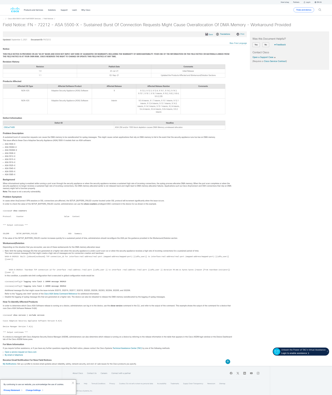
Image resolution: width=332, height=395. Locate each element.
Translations (225, 34)
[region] (38, 387)
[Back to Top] (228, 361)
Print (242, 34)
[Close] (73, 383)
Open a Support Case (263, 57)
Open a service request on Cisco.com (20, 352)
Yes (256, 45)
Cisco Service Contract (275, 61)
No (266, 45)
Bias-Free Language (238, 43)
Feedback (281, 45)
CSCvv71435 (9, 127)
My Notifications (9, 364)
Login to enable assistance (294, 353)
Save (211, 34)
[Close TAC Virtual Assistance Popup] (328, 351)
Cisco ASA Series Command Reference (60, 294)
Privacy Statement (12, 390)
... (3, 19)
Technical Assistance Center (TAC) (127, 348)
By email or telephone (14, 355)
